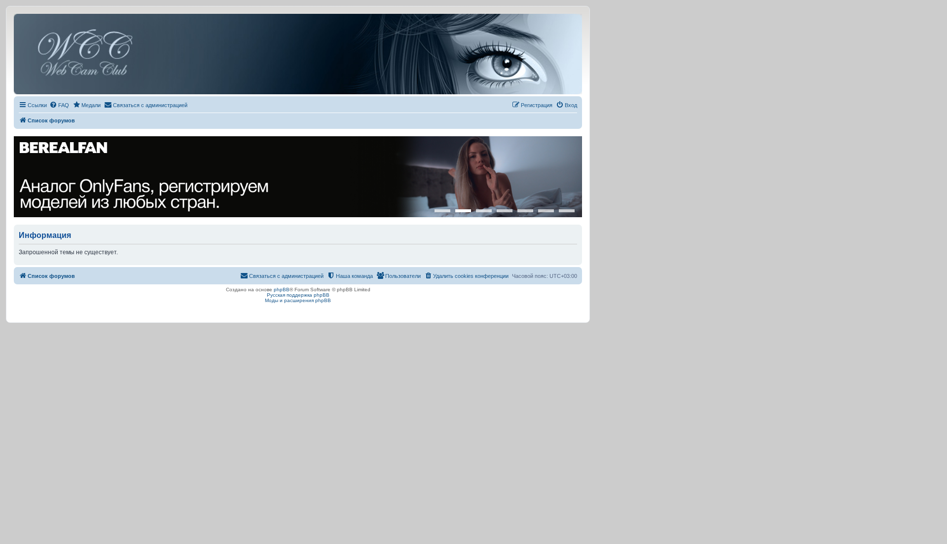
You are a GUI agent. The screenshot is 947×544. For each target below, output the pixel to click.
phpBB (282, 289)
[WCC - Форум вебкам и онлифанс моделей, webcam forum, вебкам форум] (298, 54)
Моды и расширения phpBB (298, 300)
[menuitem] (59, 105)
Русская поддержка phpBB (298, 295)
